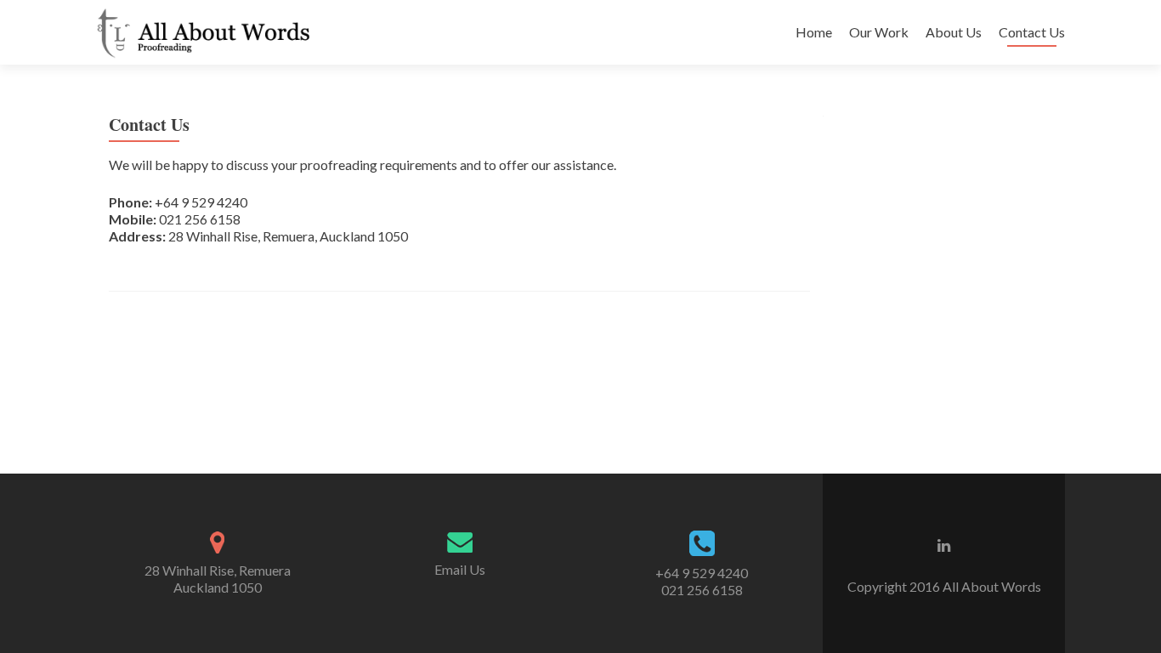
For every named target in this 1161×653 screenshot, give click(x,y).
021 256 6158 (702, 590)
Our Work (879, 32)
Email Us (459, 569)
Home (814, 32)
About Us (954, 32)
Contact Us (1032, 32)
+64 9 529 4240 (701, 573)
